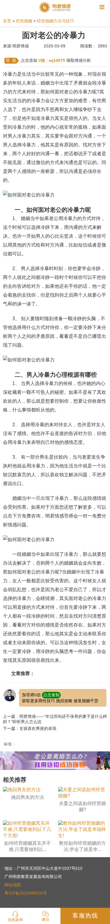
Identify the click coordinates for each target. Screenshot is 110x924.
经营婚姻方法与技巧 (55, 21)
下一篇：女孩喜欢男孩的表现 (29, 728)
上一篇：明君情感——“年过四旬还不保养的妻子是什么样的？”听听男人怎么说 (55, 719)
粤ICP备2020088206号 (25, 893)
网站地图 (12, 884)
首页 (7, 21)
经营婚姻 (24, 21)
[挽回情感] (55, 760)
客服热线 (85, 915)
